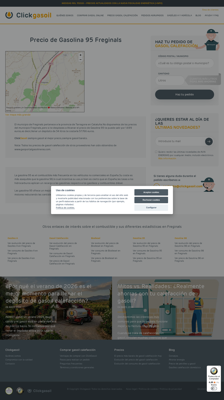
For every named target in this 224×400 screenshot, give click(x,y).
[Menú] (219, 367)
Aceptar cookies (151, 192)
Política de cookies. (65, 207)
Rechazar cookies (151, 200)
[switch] (214, 388)
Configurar (151, 207)
